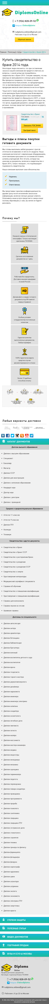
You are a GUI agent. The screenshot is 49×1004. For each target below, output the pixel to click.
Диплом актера (10, 628)
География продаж (18, 945)
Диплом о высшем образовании (16, 453)
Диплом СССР (9, 473)
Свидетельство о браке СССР (15, 552)
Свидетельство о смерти (13, 572)
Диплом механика (11, 764)
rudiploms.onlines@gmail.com (28, 32)
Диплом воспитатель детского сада (18, 657)
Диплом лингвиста (11, 726)
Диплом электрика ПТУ (13, 901)
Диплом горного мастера (14, 677)
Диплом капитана (11, 706)
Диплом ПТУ (9, 525)
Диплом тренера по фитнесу (15, 847)
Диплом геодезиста (11, 672)
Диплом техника (10, 842)
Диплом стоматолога (12, 833)
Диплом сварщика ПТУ (13, 823)
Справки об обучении (12, 586)
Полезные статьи (14, 52)
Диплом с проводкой (12, 502)
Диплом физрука (10, 862)
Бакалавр (7, 463)
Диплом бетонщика (11, 638)
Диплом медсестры (11, 755)
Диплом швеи (9, 876)
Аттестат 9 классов (11, 520)
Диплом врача (9, 667)
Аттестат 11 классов (12, 515)
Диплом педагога (11, 779)
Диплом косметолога (12, 716)
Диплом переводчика (12, 784)
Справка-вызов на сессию (14, 606)
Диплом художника (11, 872)
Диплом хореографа (12, 867)
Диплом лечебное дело (13, 721)
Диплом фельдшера (12, 857)
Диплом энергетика (11, 906)
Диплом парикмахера (12, 774)
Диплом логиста (10, 730)
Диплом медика (10, 750)
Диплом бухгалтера (11, 648)
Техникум (7, 534)
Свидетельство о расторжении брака (18, 557)
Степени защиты (16, 920)
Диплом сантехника (11, 813)
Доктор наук (9, 492)
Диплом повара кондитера (14, 789)
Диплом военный (10, 652)
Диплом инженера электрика (15, 701)
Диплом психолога (11, 808)
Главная (3, 52)
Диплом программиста (13, 799)
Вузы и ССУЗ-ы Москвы (19, 953)
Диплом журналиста (12, 691)
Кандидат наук (9, 487)
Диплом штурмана (11, 886)
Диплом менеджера (12, 760)
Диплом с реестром (11, 497)
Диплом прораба (10, 803)
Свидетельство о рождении (14, 562)
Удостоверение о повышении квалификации (21, 596)
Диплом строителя (11, 837)
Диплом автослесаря (12, 623)
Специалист (8, 458)
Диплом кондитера (11, 711)
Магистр (7, 468)
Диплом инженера (11, 696)
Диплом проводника (12, 794)
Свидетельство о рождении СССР (17, 567)
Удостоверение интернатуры (15, 576)
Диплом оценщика (11, 769)
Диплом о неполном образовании (17, 483)
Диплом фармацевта (12, 852)
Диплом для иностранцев (14, 478)
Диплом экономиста (12, 896)
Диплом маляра (10, 735)
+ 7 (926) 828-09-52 (25, 21)
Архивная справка (11, 610)
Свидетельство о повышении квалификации (21, 591)
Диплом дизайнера (11, 687)
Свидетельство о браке (13, 547)
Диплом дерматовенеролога (15, 682)
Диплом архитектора (12, 633)
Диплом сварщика (11, 818)
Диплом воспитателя (12, 662)
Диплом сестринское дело (14, 828)
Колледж (7, 529)
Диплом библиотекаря (13, 643)
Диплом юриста (10, 910)
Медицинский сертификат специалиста (19, 581)
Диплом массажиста (12, 740)
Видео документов (17, 937)
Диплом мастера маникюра (14, 745)
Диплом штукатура (11, 881)
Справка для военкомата (14, 601)
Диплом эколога (10, 891)
